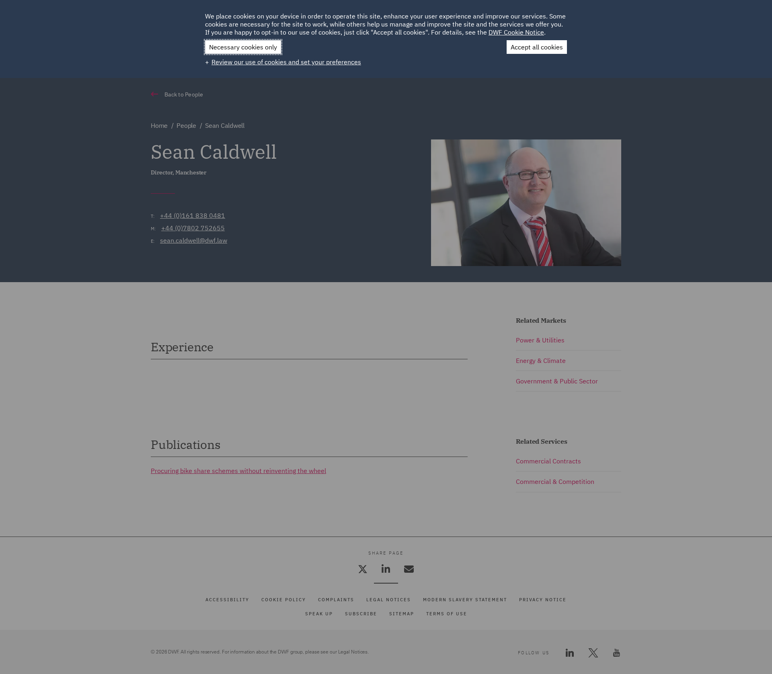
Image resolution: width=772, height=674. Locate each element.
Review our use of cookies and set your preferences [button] (286, 62)
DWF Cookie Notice (516, 32)
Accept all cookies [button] (537, 47)
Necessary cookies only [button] (243, 47)
